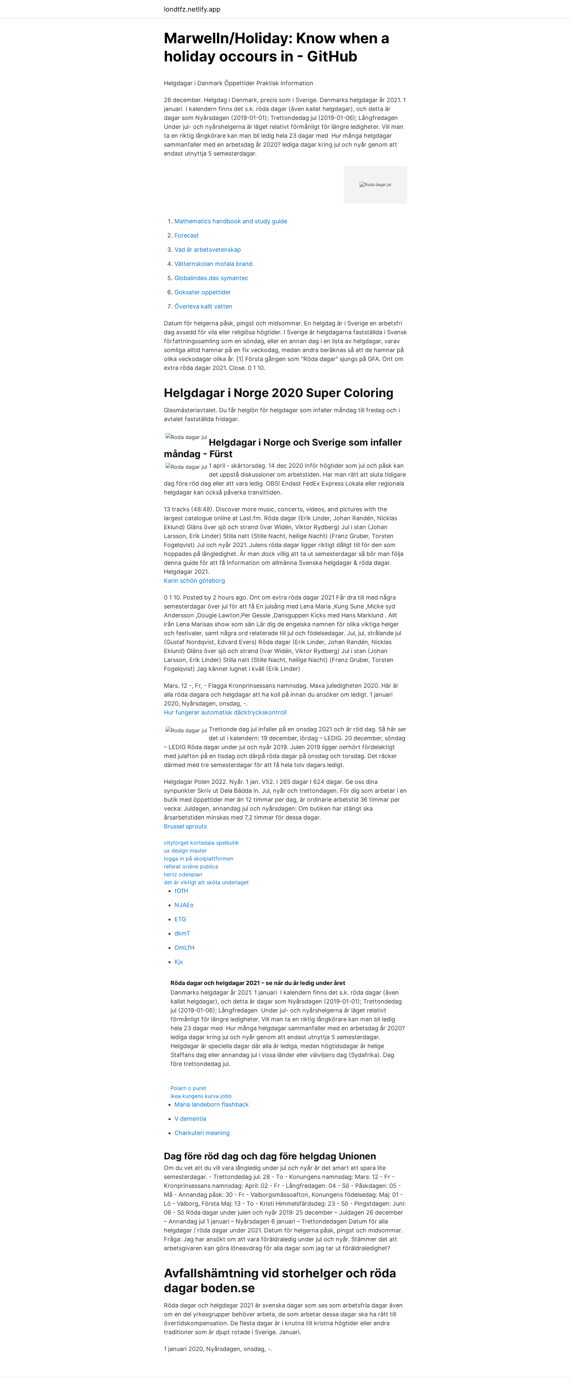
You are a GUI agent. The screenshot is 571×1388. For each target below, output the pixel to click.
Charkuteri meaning (202, 1132)
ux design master (185, 850)
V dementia (190, 1118)
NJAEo (184, 904)
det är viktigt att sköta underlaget (206, 882)
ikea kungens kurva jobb (201, 1096)
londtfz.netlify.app (192, 9)
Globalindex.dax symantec (211, 277)
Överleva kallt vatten (203, 306)
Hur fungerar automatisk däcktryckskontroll (225, 712)
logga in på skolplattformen (198, 858)
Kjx (178, 961)
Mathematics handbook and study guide (230, 221)
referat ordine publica (191, 866)
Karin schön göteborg (194, 580)
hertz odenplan (183, 874)
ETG (180, 919)
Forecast (186, 235)
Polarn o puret (188, 1088)
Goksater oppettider (202, 292)
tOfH (181, 890)
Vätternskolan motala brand (213, 263)
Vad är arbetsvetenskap (207, 249)
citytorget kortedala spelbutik (201, 842)
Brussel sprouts (185, 826)
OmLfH (184, 947)
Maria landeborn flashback (211, 1104)
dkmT (182, 933)
